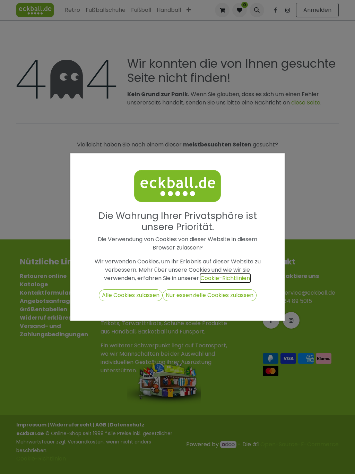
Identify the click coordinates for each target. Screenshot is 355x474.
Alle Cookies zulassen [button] (130, 295)
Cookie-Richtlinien (225, 278)
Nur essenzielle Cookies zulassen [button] (209, 295)
